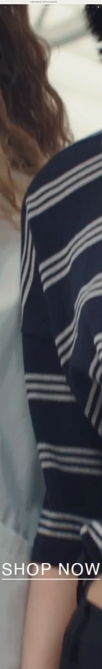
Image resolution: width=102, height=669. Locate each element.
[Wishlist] (93, 7)
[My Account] (88, 7)
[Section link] (51, 336)
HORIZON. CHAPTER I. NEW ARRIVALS (51, 2)
